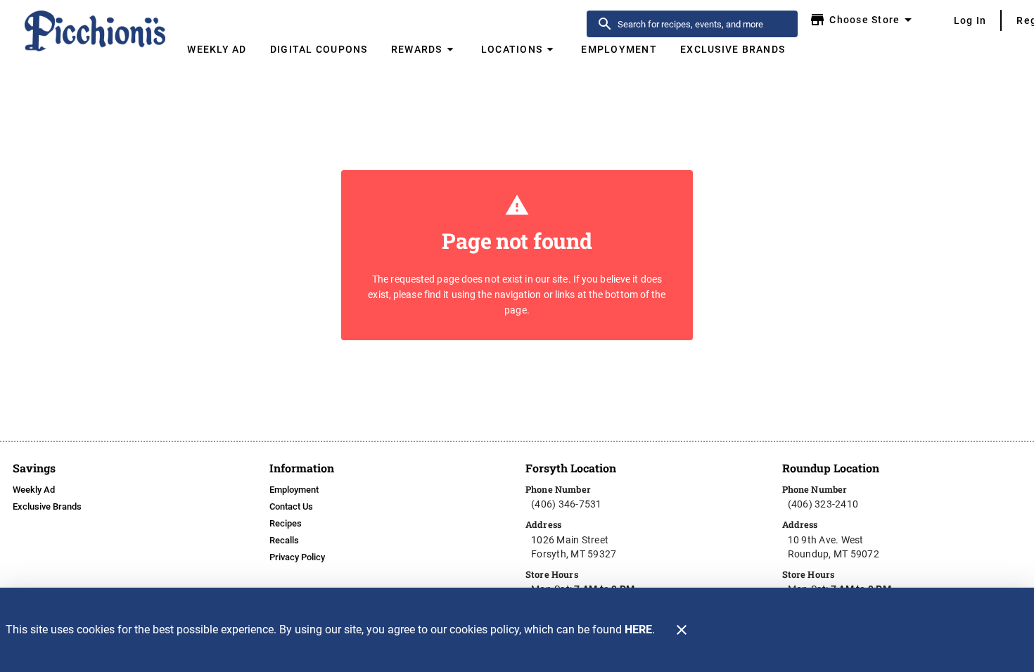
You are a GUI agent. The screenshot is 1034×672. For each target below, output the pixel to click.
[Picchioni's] (96, 31)
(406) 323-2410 (823, 504)
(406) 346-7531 (566, 504)
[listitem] (34, 490)
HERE (638, 629)
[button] (424, 49)
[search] (702, 24)
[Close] (681, 629)
